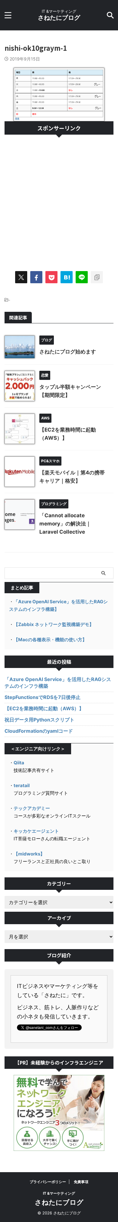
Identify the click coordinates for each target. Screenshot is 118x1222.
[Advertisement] (59, 200)
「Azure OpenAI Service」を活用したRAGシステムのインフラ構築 (58, 682)
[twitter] (21, 277)
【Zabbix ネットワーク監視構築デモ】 (54, 624)
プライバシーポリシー (48, 1181)
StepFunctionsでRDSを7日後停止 (42, 697)
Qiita (19, 763)
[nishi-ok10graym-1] (67, 277)
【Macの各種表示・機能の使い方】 (50, 639)
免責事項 (81, 1181)
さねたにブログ (59, 17)
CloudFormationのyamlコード (39, 731)
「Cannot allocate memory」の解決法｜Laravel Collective (65, 523)
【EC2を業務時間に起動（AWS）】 (44, 708)
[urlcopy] (97, 277)
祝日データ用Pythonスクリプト (39, 720)
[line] (82, 277)
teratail (22, 785)
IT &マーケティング (59, 1193)
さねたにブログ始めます (67, 352)
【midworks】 (29, 854)
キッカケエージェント (36, 831)
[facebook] (36, 277)
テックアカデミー (32, 808)
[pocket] (51, 277)
